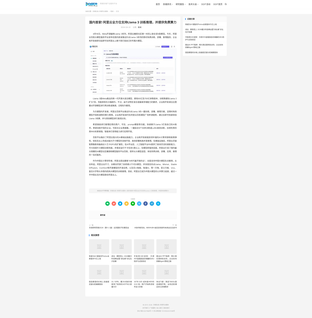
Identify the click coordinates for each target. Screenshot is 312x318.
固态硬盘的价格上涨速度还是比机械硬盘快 (201, 52)
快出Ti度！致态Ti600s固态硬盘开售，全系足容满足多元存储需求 (166, 284)
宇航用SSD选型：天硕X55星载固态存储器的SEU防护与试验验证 (144, 258)
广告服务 (152, 308)
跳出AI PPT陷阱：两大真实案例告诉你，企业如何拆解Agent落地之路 (166, 258)
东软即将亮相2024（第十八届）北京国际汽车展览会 (109, 228)
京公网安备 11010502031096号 (164, 311)
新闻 (112, 11)
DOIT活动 (205, 4)
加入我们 (159, 308)
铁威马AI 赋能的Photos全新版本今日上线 (201, 24)
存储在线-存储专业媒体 (91, 4)
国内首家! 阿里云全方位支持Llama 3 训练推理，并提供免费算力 (132, 22)
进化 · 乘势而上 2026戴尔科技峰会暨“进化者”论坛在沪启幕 (121, 258)
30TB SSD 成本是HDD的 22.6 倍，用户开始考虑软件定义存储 (144, 284)
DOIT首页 (217, 4)
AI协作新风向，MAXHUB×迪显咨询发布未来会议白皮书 (155, 228)
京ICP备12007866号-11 (145, 311)
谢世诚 (102, 215)
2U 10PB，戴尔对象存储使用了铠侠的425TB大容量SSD (121, 284)
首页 (158, 4)
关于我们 (145, 308)
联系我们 (167, 308)
